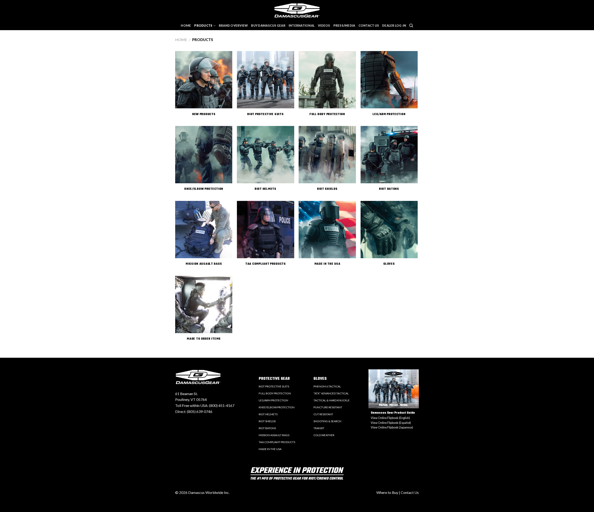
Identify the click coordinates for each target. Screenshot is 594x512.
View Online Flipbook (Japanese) (392, 427)
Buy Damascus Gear (268, 25)
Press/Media (344, 25)
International (302, 25)
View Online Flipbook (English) (390, 418)
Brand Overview (233, 25)
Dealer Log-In (394, 25)
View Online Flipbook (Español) (391, 423)
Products (203, 25)
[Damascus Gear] (297, 10)
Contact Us (368, 25)
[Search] (411, 25)
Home (186, 25)
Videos (324, 25)
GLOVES (320, 379)
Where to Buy (387, 492)
